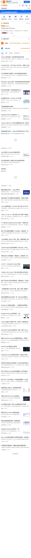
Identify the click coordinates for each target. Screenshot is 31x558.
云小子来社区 (3, 301)
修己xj (2, 94)
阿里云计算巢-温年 (4, 309)
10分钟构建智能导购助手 (25, 48)
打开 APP (27, 2)
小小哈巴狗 (3, 383)
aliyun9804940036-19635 (6, 326)
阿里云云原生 (3, 69)
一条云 (2, 359)
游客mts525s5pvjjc (5, 334)
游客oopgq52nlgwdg (5, 367)
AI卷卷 (2, 210)
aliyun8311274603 (5, 251)
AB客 (2, 408)
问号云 (2, 202)
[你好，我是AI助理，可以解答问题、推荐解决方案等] (22, 5)
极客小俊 (3, 102)
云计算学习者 (3, 260)
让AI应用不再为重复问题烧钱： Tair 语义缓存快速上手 (19, 43)
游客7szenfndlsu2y (5, 164)
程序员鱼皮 (3, 118)
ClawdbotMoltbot (4, 284)
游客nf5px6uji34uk (4, 400)
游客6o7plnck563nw (5, 218)
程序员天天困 (3, 433)
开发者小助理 (3, 148)
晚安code (3, 317)
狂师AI (2, 268)
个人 (29, 8)
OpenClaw (3, 375)
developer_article (4, 61)
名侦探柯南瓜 (3, 127)
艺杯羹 (2, 392)
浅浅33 (2, 350)
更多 (29, 38)
